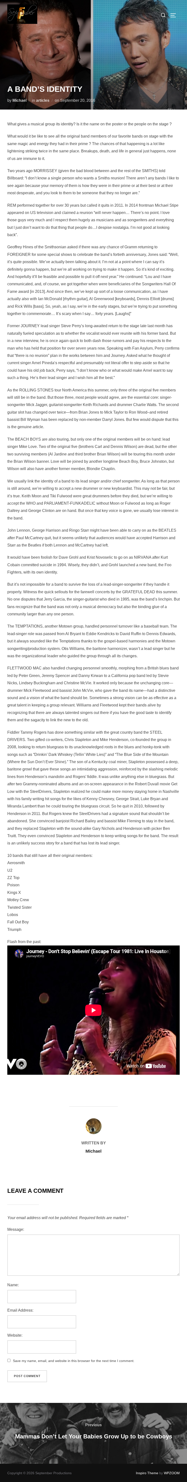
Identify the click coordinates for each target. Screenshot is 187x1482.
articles (42, 100)
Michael (19, 100)
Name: (13, 1285)
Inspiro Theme (147, 1473)
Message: (15, 1229)
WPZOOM (172, 1473)
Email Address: (20, 1310)
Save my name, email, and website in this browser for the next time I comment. (73, 1361)
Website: (14, 1335)
